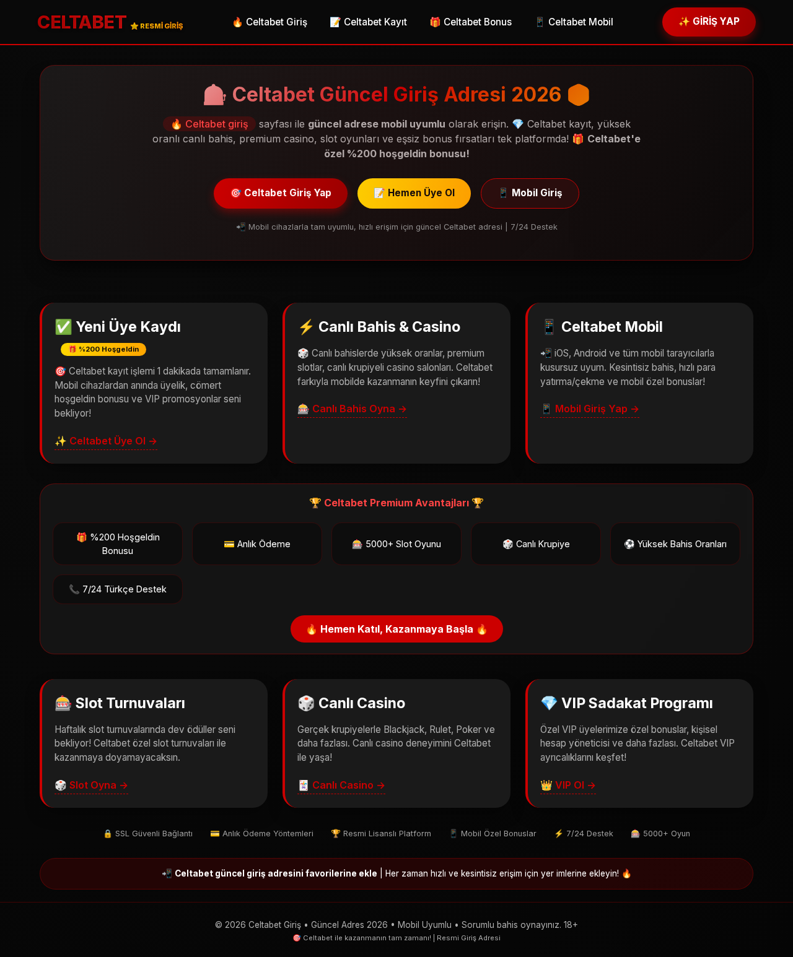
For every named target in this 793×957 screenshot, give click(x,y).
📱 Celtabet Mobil (573, 22)
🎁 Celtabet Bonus (470, 22)
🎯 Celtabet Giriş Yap (280, 193)
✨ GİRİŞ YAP (709, 21)
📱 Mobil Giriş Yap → (589, 408)
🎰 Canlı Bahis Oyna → (352, 408)
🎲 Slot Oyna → (91, 785)
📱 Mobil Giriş (530, 193)
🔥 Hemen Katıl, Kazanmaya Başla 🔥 (396, 629)
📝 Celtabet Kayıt (368, 22)
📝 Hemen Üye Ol (414, 193)
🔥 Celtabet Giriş (269, 22)
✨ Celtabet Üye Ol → (106, 441)
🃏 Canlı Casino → (341, 785)
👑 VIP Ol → (568, 785)
